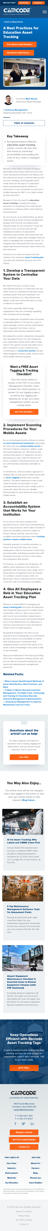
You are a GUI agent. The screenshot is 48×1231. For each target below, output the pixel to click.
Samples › (38, 3)
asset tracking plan (34, 257)
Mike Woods (31, 99)
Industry (11, 1168)
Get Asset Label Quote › (18, 53)
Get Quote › (24, 3)
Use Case (11, 1163)
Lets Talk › (24, 757)
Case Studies (35, 1182)
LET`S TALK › (24, 1068)
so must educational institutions (18, 443)
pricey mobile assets (30, 446)
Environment (11, 1173)
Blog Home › (29, 800)
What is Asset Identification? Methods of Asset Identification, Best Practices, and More (23, 684)
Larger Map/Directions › (24, 1109)
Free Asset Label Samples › (20, 44)
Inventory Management (16, 110)
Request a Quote (24, 1132)
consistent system (27, 351)
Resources (35, 1178)
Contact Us (24, 1147)
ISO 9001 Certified (24, 1220)
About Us (35, 1163)
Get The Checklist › (24, 412)
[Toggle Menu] (45, 12)
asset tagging (12, 477)
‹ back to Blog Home (13, 22)
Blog (35, 1173)
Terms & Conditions (24, 1211)
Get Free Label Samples (24, 1139)
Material (11, 1178)
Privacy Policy (24, 1216)
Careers (35, 1168)
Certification (11, 1182)
